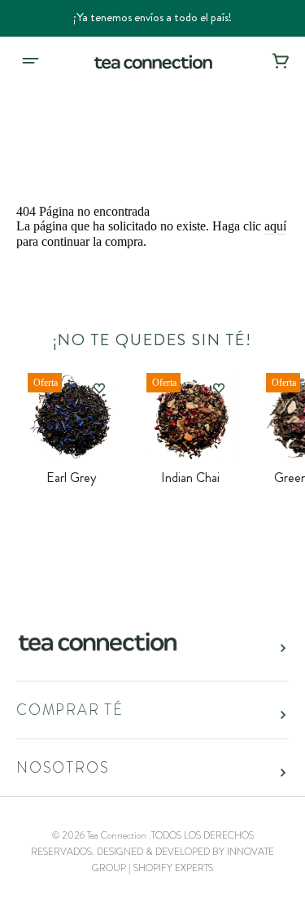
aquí (275, 226)
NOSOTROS (62, 767)
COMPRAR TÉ (70, 710)
